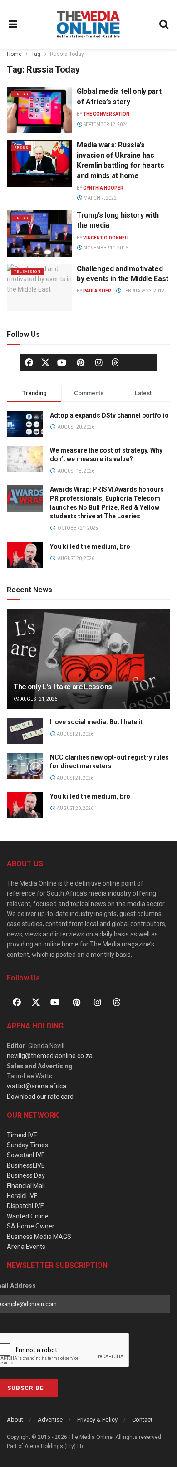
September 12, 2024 (105, 124)
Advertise (50, 1419)
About (15, 1419)
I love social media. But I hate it (96, 722)
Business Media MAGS (39, 1236)
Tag (35, 54)
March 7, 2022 (100, 197)
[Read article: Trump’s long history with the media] (39, 233)
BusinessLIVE (26, 1165)
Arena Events (26, 1246)
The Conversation (106, 114)
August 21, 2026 (38, 699)
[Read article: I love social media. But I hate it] (25, 731)
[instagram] (99, 362)
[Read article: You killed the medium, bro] (25, 805)
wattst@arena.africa (36, 1086)
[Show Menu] (13, 24)
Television (27, 271)
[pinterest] (80, 362)
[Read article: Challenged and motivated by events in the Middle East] (39, 287)
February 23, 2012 (143, 290)
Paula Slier (97, 290)
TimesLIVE (22, 1135)
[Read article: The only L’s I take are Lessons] (88, 667)
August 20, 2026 (74, 808)
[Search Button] (164, 24)
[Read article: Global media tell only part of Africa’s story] (39, 110)
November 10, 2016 (105, 247)
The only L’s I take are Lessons (63, 686)
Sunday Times (27, 1145)
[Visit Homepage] (88, 24)
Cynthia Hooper (103, 187)
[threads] (115, 361)
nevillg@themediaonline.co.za (50, 1055)
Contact (142, 1419)
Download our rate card (40, 1096)
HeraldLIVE (22, 1195)
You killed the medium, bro (90, 546)
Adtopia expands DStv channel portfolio (109, 415)
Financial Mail (26, 1185)
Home (14, 54)
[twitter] (45, 361)
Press (21, 94)
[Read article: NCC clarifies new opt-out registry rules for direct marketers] (25, 766)
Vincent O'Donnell (106, 237)
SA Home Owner (30, 1226)
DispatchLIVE (25, 1205)
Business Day (26, 1175)
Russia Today (67, 54)
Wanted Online (28, 1216)
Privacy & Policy (97, 1419)
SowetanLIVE (26, 1155)
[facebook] (29, 362)
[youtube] (61, 362)
